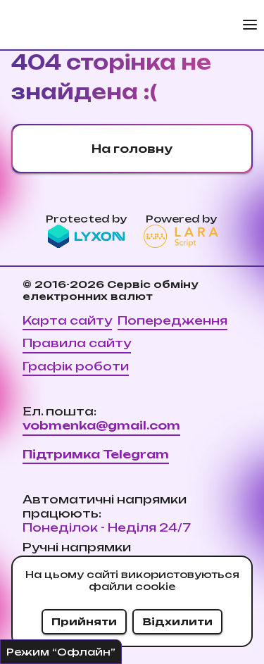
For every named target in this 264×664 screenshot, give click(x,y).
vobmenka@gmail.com (101, 425)
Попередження (172, 320)
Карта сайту (67, 320)
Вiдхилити (177, 621)
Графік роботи (76, 366)
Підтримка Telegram (96, 454)
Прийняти (84, 621)
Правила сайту (77, 343)
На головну (132, 149)
